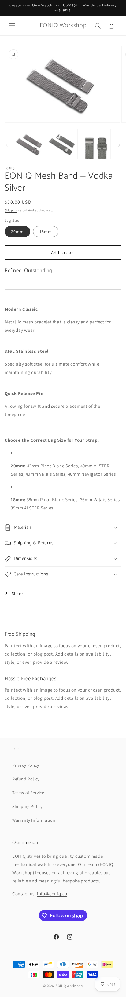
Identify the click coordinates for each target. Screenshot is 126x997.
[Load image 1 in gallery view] (30, 144)
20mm (17, 231)
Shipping (11, 210)
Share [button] (17, 593)
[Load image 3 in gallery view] (96, 144)
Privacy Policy (25, 765)
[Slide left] (6, 145)
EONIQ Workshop (69, 986)
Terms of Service (28, 792)
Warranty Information (33, 820)
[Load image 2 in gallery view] (63, 144)
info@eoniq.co (52, 894)
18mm (45, 231)
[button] (12, 25)
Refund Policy (25, 779)
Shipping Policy (27, 806)
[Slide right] (119, 145)
